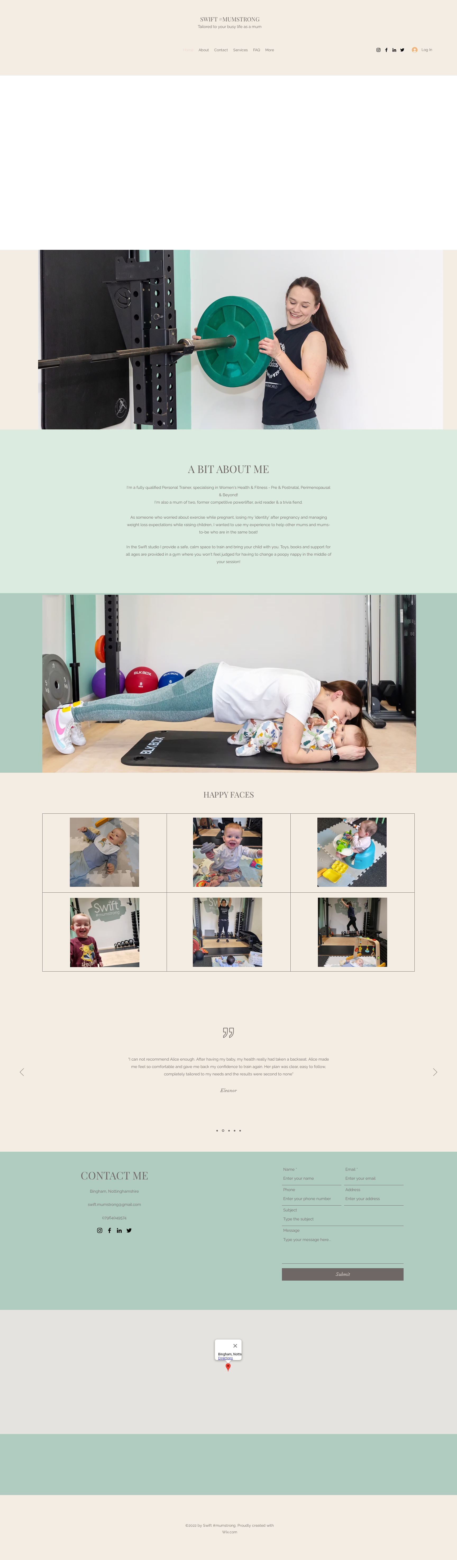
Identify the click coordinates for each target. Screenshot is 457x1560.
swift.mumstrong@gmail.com (114, 1204)
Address (352, 1190)
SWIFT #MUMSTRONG (229, 19)
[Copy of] (240, 1130)
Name (289, 1170)
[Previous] (22, 1072)
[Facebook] (386, 50)
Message (291, 1231)
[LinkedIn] (394, 50)
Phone (289, 1190)
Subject (290, 1210)
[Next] (435, 1072)
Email (350, 1170)
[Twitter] (402, 50)
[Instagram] (378, 50)
